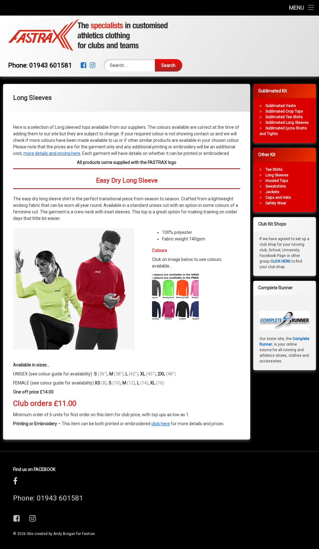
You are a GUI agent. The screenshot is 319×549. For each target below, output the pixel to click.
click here (160, 423)
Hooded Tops (276, 181)
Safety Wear (275, 203)
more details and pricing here (51, 153)
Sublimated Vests (280, 106)
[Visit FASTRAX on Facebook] (15, 482)
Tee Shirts (274, 169)
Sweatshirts (275, 186)
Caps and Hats (278, 197)
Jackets (272, 192)
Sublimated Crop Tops (284, 111)
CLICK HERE (280, 261)
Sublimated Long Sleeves (287, 122)
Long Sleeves (276, 175)
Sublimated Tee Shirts (284, 117)
